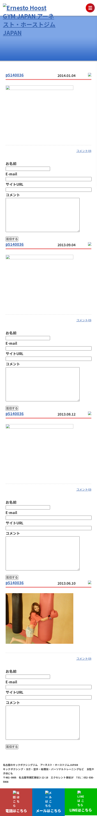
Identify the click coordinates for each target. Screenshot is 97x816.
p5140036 (15, 75)
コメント (13, 194)
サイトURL (14, 184)
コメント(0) (83, 151)
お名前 (11, 163)
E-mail (11, 174)
